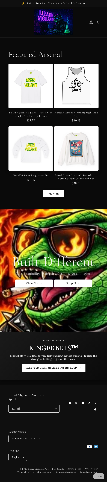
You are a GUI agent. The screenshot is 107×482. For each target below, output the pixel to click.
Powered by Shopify (54, 469)
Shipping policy (45, 472)
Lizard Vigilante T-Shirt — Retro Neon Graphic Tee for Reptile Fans (30, 114)
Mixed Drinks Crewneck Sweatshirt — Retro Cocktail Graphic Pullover (76, 177)
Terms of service (25, 472)
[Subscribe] (56, 409)
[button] (98, 22)
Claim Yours (34, 283)
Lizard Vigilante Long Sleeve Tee (31, 175)
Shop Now (73, 283)
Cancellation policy (89, 472)
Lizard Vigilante (36, 469)
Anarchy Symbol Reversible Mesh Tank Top (76, 114)
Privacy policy (92, 469)
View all (53, 193)
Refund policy (74, 469)
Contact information (66, 472)
